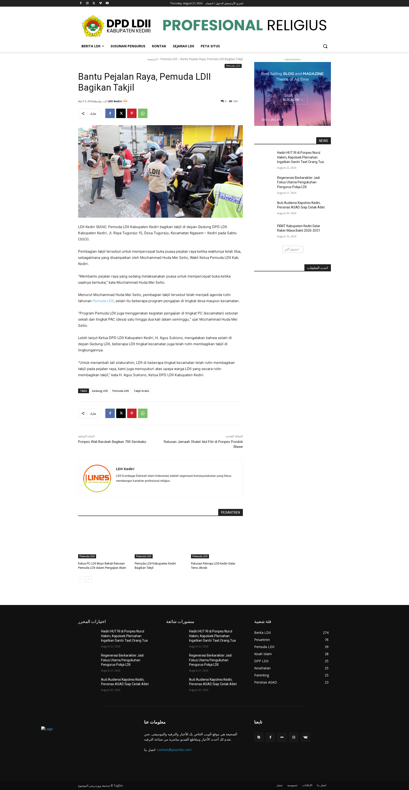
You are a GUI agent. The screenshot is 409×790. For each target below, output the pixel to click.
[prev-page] (81, 579)
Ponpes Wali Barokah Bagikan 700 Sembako (112, 442)
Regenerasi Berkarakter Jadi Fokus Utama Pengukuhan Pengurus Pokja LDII (298, 182)
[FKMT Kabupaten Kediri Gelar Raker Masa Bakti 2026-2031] (265, 232)
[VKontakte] (305, 737)
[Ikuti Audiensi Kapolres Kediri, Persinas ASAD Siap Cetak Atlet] (265, 209)
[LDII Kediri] (126, 101)
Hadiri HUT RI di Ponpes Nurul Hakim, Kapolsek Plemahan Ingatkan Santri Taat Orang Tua (300, 157)
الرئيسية (152, 59)
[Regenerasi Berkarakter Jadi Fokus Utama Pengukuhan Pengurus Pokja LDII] (265, 184)
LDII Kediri (115, 101)
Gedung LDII (100, 391)
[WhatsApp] (142, 113)
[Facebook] (81, 3)
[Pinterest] (132, 113)
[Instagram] (87, 3)
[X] (94, 3)
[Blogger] (258, 737)
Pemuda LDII (168, 59)
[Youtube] (107, 3)
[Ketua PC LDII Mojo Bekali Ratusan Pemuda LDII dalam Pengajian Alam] (104, 540)
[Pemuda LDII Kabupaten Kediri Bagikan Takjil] (161, 540)
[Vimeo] (100, 3)
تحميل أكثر (291, 249)
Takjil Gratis (141, 391)
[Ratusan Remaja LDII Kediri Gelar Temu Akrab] (217, 540)
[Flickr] (282, 737)
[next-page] (89, 579)
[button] (325, 46)
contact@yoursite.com (174, 749)
